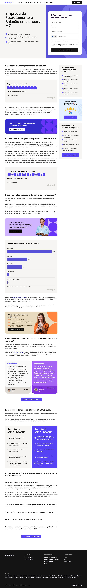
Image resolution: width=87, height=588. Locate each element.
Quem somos (67, 561)
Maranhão (49, 575)
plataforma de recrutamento (19, 297)
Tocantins (74, 577)
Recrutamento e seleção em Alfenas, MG (70, 80)
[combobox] (54, 36)
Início (65, 557)
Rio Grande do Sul (40, 577)
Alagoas (10, 575)
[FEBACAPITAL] (77, 585)
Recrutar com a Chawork (64, 50)
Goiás (44, 575)
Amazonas (19, 575)
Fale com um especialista (70, 155)
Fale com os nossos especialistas (31, 399)
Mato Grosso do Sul (62, 575)
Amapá (14, 575)
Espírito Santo (39, 575)
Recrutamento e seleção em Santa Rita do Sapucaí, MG (70, 93)
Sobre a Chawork (48, 2)
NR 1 (45, 563)
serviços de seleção (19, 352)
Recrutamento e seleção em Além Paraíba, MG (70, 75)
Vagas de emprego (22, 2)
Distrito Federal (32, 575)
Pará (76, 575)
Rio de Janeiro (22, 577)
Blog (41, 2)
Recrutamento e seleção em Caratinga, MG (70, 88)
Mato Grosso (55, 575)
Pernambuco (12, 577)
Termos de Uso (68, 44)
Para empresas (29, 559)
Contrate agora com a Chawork (31, 536)
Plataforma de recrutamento (51, 559)
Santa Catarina (58, 577)
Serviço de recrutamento (50, 557)
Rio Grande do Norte (30, 577)
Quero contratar (77, 2)
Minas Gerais (71, 575)
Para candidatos (29, 557)
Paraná (6, 577)
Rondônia (47, 577)
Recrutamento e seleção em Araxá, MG (70, 84)
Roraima (52, 577)
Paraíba (79, 575)
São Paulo (64, 577)
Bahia (23, 575)
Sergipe (69, 577)
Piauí (17, 577)
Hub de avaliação (48, 561)
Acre (6, 575)
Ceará (26, 575)
